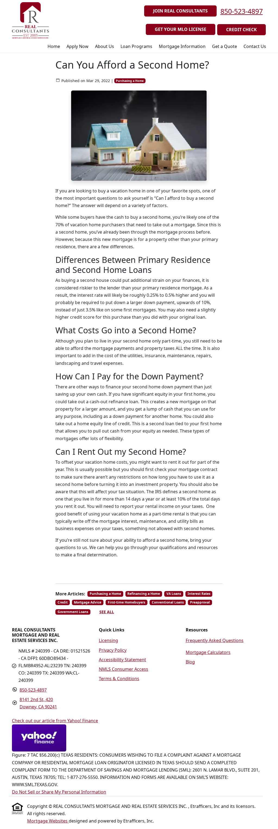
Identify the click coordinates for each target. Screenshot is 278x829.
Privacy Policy (113, 650)
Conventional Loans (168, 602)
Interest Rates (199, 593)
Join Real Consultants (180, 11)
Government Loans (73, 611)
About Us (104, 46)
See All (106, 611)
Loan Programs (136, 46)
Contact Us (255, 46)
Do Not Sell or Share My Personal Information (59, 792)
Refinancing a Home (143, 593)
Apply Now (78, 46)
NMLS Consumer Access (123, 669)
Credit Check (241, 30)
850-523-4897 (241, 11)
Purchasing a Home (130, 81)
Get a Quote (224, 46)
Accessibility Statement (122, 660)
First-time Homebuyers (126, 602)
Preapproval (200, 602)
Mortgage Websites (48, 821)
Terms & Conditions (119, 679)
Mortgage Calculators (208, 652)
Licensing (108, 640)
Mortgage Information (182, 46)
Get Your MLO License (180, 29)
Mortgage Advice (87, 602)
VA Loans (173, 593)
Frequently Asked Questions (215, 640)
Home (54, 46)
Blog (190, 662)
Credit (63, 602)
